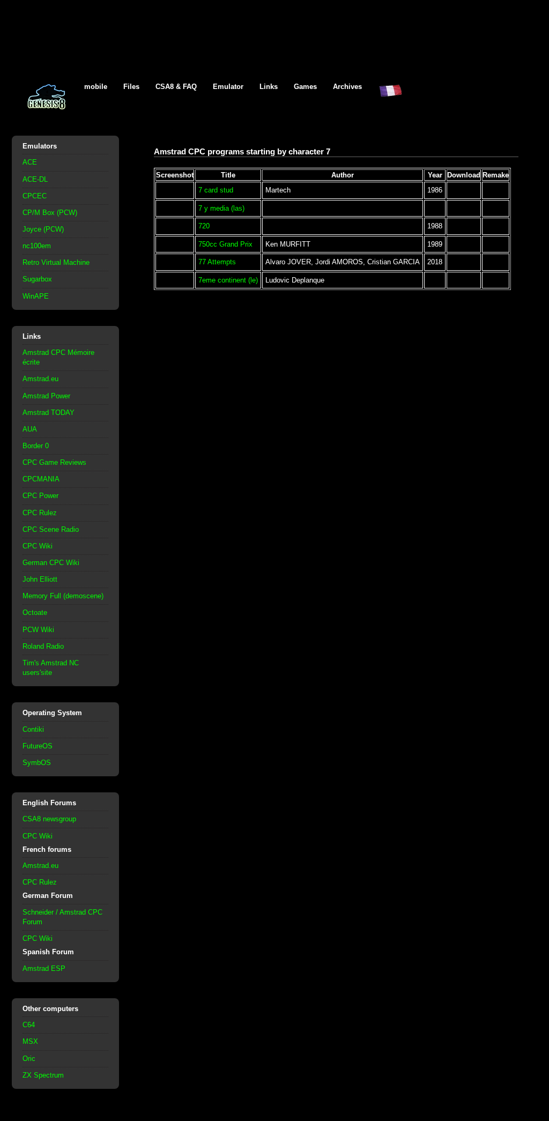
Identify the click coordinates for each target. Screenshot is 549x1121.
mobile (95, 87)
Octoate (35, 612)
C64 (29, 1025)
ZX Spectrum (43, 1075)
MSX (30, 1041)
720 (204, 226)
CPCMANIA (41, 479)
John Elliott (40, 579)
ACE (30, 162)
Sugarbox (37, 279)
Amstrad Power (46, 396)
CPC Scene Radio (51, 529)
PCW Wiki (38, 630)
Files (131, 87)
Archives (347, 87)
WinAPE (36, 296)
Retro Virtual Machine (56, 262)
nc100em (37, 246)
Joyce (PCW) (43, 229)
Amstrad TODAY (49, 413)
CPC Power (40, 496)
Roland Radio (43, 646)
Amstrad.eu (40, 379)
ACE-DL (35, 179)
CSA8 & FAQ (176, 87)
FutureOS (38, 746)
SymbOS (37, 763)
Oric (29, 1059)
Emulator (228, 87)
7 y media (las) (221, 208)
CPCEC (35, 196)
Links (268, 87)
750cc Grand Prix (225, 244)
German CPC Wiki (51, 563)
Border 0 (36, 446)
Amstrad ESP (44, 968)
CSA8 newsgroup (49, 819)
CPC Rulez (40, 513)
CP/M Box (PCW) (50, 213)
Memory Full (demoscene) (63, 596)
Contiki (33, 729)
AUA (30, 429)
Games (305, 87)
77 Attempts (217, 262)
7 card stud (215, 190)
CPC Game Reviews (54, 462)
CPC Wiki (38, 546)
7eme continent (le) (228, 280)
